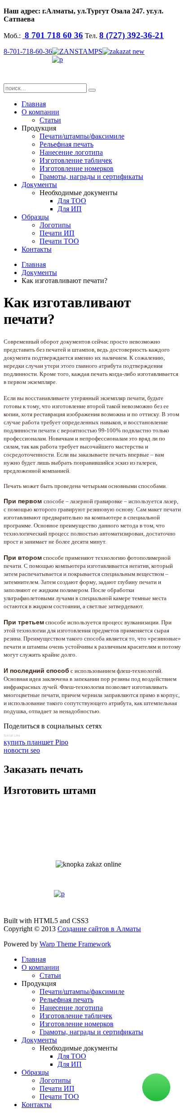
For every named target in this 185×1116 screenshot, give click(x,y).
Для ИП (69, 209)
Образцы (35, 217)
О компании (40, 112)
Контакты (37, 249)
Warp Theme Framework (75, 944)
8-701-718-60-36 (28, 51)
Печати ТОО (59, 241)
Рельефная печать (66, 144)
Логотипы (55, 225)
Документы (39, 184)
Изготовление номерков (77, 168)
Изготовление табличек (76, 160)
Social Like (12, 735)
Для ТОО (71, 201)
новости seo (22, 750)
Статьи (50, 120)
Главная (34, 104)
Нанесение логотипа (71, 152)
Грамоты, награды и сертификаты (91, 176)
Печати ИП (57, 233)
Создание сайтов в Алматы (99, 929)
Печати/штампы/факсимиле (82, 136)
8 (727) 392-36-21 (131, 35)
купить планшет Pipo (36, 742)
